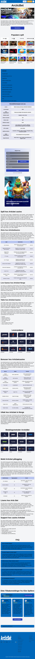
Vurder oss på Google (28, 595)
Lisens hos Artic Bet (5, 94)
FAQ (3, 98)
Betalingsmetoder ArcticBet (7, 89)
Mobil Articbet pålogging (6, 91)
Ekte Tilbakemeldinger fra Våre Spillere (9, 100)
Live (12, 38)
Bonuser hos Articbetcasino (7, 85)
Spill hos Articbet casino (6, 80)
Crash (21, 38)
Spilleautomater (29, 38)
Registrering (4, 78)
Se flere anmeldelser (17, 619)
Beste (4, 38)
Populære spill (4, 73)
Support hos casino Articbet (7, 96)
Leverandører (4, 82)
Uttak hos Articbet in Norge (7, 87)
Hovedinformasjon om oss (7, 76)
